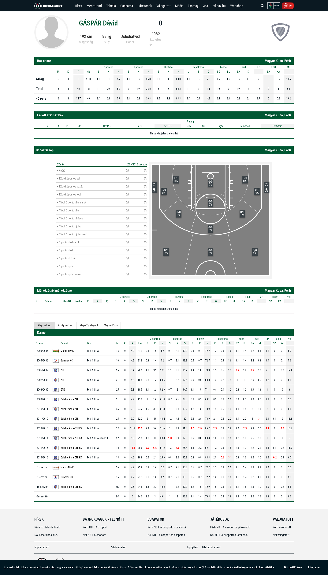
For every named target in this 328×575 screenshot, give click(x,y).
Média (179, 6)
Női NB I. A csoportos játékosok (229, 535)
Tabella (111, 6)
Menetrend (94, 6)
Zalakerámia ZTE (70, 399)
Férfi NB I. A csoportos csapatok (167, 527)
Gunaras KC (67, 360)
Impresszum (41, 547)
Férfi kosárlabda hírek (47, 527)
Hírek (78, 6)
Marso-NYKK (67, 350)
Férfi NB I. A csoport (95, 527)
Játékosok (145, 6)
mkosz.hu (219, 6)
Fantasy (193, 6)
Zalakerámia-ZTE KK (71, 428)
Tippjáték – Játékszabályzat (204, 547)
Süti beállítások (292, 567)
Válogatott (163, 6)
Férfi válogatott (282, 527)
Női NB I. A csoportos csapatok (166, 535)
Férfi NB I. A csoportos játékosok (230, 527)
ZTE (63, 370)
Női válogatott (281, 535)
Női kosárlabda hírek (46, 535)
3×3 (205, 6)
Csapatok (126, 6)
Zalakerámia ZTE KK (71, 447)
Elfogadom (314, 567)
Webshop (236, 6)
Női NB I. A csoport (94, 535)
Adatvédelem (118, 547)
